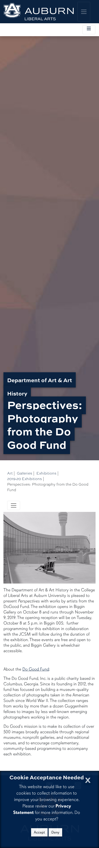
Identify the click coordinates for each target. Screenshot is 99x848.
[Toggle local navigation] (88, 29)
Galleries (24, 473)
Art (10, 473)
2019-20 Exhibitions (24, 478)
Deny (55, 832)
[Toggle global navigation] (83, 11)
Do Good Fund (35, 669)
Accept (39, 832)
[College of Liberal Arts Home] (39, 11)
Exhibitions (46, 473)
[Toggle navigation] (13, 505)
